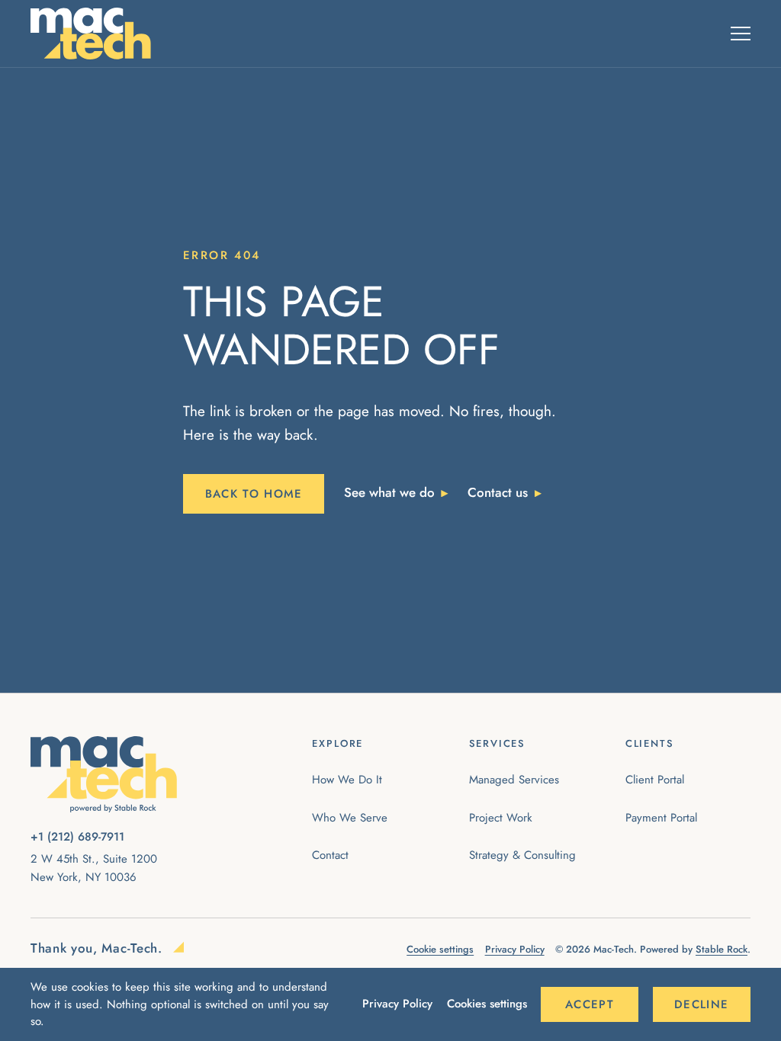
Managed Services (514, 779)
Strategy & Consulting (522, 855)
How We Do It (347, 779)
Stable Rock (721, 949)
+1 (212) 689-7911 (77, 836)
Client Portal (654, 779)
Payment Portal (661, 817)
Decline (701, 1004)
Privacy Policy (397, 1003)
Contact (330, 855)
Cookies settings (487, 1003)
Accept (589, 1004)
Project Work (500, 817)
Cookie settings (440, 949)
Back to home (254, 493)
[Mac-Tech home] (91, 33)
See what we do (389, 492)
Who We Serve (349, 817)
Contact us (498, 492)
